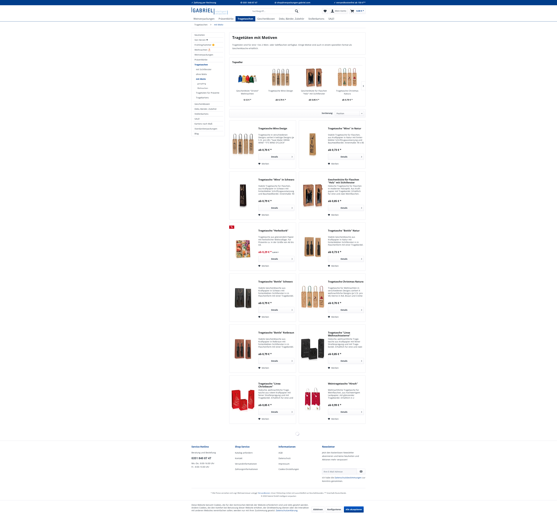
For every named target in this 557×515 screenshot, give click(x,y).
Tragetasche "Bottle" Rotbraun (276, 332)
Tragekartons (202, 97)
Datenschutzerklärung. (287, 510)
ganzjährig (201, 83)
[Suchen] (297, 11)
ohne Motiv (201, 74)
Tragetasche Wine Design (280, 90)
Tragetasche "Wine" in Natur (344, 128)
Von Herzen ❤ (201, 40)
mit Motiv (201, 79)
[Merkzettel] (325, 11)
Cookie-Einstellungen (288, 469)
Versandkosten (264, 493)
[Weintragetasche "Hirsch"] (312, 400)
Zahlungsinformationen (246, 469)
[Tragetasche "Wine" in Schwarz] (243, 196)
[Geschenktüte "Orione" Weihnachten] (247, 78)
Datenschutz (284, 458)
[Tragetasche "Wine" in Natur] (312, 144)
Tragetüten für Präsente (207, 92)
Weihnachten (202, 88)
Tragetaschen (201, 64)
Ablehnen (318, 509)
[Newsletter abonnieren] (361, 471)
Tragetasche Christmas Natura (347, 92)
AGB (280, 452)
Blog (197, 133)
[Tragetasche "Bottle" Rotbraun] (243, 349)
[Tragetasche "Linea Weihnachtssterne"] (312, 349)
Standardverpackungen (206, 128)
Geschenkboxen (202, 104)
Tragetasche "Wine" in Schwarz (276, 179)
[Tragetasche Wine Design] (280, 78)
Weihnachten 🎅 (202, 49)
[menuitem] (275, 11)
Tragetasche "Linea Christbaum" (269, 385)
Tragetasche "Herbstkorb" (273, 230)
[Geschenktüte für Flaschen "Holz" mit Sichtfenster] (314, 78)
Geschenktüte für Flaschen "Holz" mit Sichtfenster (314, 92)
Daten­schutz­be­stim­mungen (348, 477)
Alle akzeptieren (354, 509)
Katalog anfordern (244, 452)
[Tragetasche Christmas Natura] (347, 78)
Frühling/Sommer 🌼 (205, 44)
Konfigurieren (334, 509)
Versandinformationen (246, 463)
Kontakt (238, 458)
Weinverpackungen (204, 54)
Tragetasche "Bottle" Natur (344, 230)
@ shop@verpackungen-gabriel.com (292, 2)
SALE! (197, 118)
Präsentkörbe (201, 59)
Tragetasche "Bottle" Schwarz (275, 281)
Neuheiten (200, 35)
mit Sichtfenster (203, 69)
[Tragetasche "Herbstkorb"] (243, 247)
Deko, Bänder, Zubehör (206, 109)
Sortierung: (327, 113)
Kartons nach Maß (203, 123)
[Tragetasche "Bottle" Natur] (312, 247)
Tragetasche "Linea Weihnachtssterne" (339, 334)
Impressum (284, 463)
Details (274, 156)
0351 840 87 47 (201, 458)
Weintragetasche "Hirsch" (343, 383)
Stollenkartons (201, 113)
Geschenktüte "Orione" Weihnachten (247, 92)
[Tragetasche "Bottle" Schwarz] (243, 298)
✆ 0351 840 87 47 (248, 2)
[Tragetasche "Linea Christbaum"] (243, 400)
